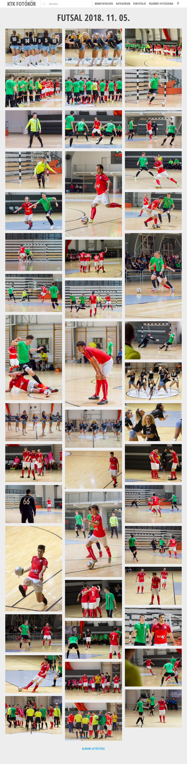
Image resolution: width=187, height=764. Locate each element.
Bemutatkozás (104, 4)
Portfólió (139, 4)
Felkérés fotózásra (161, 4)
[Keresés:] (61, 4)
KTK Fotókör (21, 3)
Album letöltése (93, 749)
